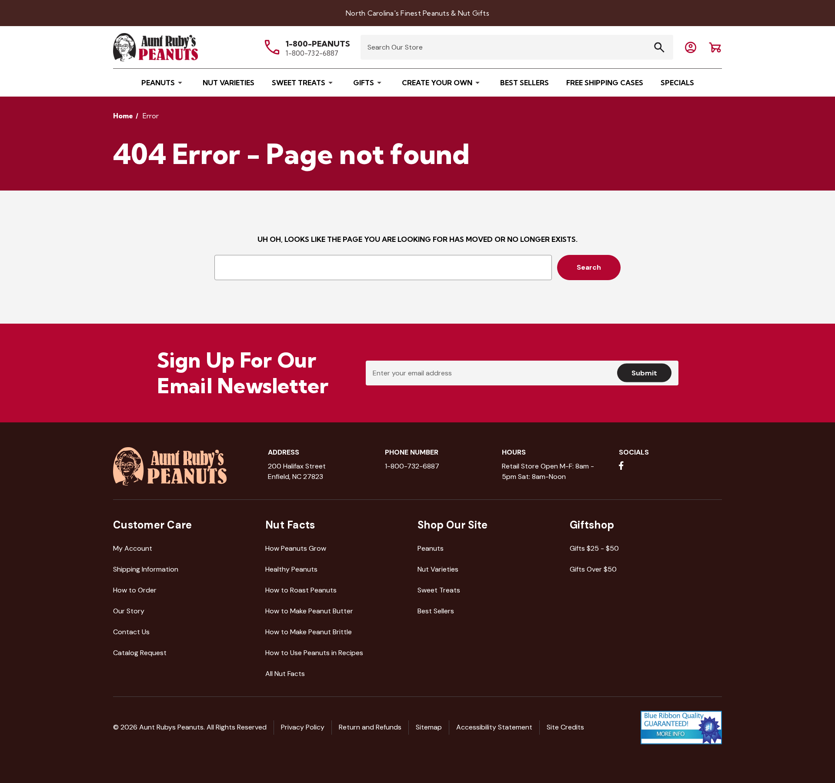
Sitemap (429, 727)
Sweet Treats (298, 82)
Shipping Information (145, 569)
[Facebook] (621, 465)
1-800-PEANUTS (318, 44)
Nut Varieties (228, 82)
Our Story (128, 611)
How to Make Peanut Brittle (308, 631)
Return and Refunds (370, 727)
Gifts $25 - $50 (594, 548)
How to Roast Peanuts (301, 590)
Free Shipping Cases (604, 82)
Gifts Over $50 (593, 569)
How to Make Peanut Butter (309, 611)
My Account (132, 548)
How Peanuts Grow (295, 548)
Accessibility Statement (494, 727)
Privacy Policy (302, 727)
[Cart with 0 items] (691, 47)
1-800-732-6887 (312, 53)
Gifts (363, 82)
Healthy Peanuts (291, 569)
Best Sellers (524, 82)
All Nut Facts (285, 673)
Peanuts (158, 82)
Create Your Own (437, 82)
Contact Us (131, 631)
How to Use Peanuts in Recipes (314, 652)
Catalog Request (140, 652)
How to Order (135, 590)
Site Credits (565, 727)
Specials (677, 82)
